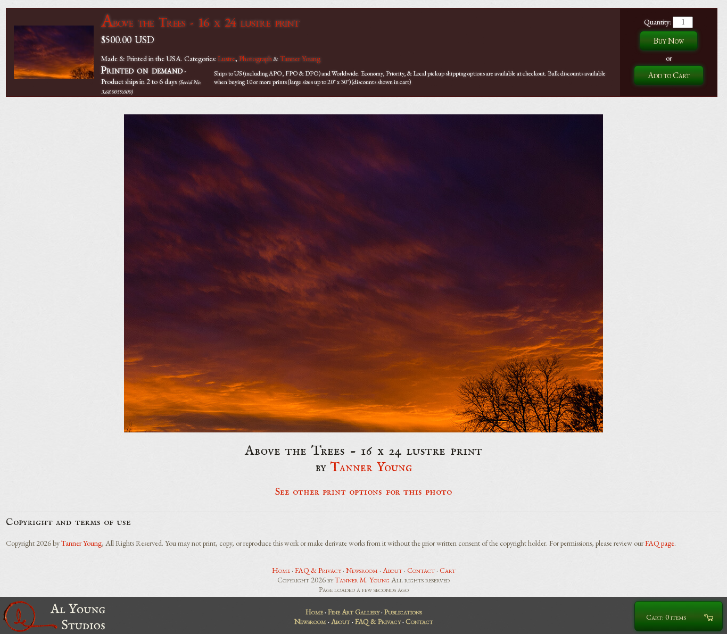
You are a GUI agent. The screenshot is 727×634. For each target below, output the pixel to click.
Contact (421, 570)
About (392, 570)
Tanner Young (300, 58)
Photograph (255, 58)
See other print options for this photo (363, 492)
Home (281, 570)
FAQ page (659, 543)
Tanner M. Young (362, 580)
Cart (448, 570)
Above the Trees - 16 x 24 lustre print (200, 22)
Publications (403, 611)
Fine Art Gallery (353, 611)
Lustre (226, 58)
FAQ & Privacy (318, 570)
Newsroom (362, 570)
